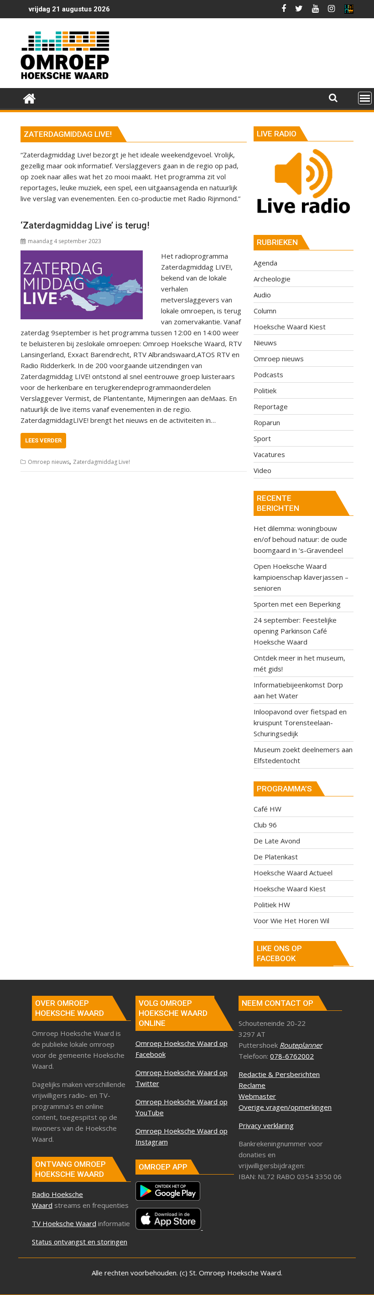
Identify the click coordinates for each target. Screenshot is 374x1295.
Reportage (271, 406)
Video (262, 470)
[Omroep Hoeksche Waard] (29, 97)
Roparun (267, 422)
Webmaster (257, 1096)
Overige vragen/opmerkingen (285, 1107)
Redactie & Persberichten (279, 1074)
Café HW (267, 808)
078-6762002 (292, 1056)
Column (265, 310)
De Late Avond (277, 840)
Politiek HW (272, 904)
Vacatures (269, 454)
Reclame (252, 1085)
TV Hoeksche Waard (64, 1223)
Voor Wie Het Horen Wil (291, 920)
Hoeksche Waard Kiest (290, 326)
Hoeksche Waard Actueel (293, 872)
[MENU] (365, 98)
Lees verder (43, 440)
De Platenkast (276, 856)
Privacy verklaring (266, 1125)
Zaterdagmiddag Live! (101, 462)
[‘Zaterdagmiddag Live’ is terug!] (82, 255)
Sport (262, 438)
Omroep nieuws (48, 462)
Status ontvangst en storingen (79, 1241)
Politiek (265, 390)
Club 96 (265, 824)
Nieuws (265, 342)
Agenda (265, 262)
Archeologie (272, 278)
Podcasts (268, 374)
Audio (262, 294)
